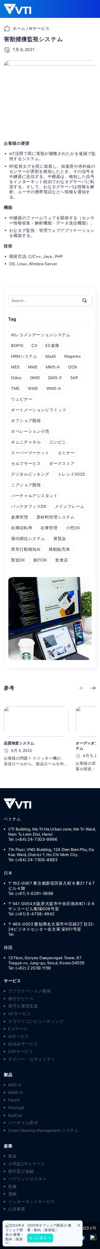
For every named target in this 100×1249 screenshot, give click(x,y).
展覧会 (59, 538)
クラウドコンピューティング (36, 1021)
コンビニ (57, 442)
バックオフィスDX (28, 506)
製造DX (18, 560)
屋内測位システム (28, 538)
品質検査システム (19, 743)
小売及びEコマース (26, 1163)
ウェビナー (21, 399)
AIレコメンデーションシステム (41, 334)
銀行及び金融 (21, 1171)
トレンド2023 (71, 474)
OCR (72, 367)
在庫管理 (49, 527)
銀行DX (40, 560)
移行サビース (21, 998)
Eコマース (18, 1028)
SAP (74, 377)
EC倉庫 (52, 345)
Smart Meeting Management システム (43, 1130)
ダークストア (62, 463)
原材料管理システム (55, 517)
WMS (33, 388)
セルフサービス (26, 463)
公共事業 (16, 1209)
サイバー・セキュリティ (31, 1059)
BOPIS (17, 345)
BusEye (15, 1115)
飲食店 (61, 560)
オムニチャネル (26, 442)
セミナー (66, 452)
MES (15, 367)
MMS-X (53, 367)
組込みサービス (23, 1043)
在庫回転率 (21, 527)
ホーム (19, 28)
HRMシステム (24, 356)
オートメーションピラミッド (38, 409)
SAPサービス (20, 1051)
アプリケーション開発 (29, 991)
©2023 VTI (85, 1228)
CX (34, 345)
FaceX (13, 1100)
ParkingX (16, 1107)
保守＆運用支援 (23, 1006)
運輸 (12, 1194)
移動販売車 (59, 549)
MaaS (50, 356)
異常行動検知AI (26, 549)
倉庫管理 (19, 517)
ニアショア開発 (26, 485)
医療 (12, 1186)
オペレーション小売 (30, 431)
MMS (33, 367)
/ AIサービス (37, 28)
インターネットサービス (31, 1201)
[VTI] (20, 9)
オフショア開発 (26, 420)
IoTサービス (19, 1013)
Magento (72, 356)
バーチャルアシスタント (34, 495)
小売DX (73, 527)
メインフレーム (69, 506)
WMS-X (53, 388)
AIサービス (18, 1036)
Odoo (16, 377)
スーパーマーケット (30, 452)
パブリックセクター (27, 1178)
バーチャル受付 (23, 1122)
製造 (12, 1156)
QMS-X (55, 377)
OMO (35, 377)
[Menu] (88, 8)
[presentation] (82, 688)
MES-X (14, 1085)
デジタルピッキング (30, 474)
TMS (15, 388)
